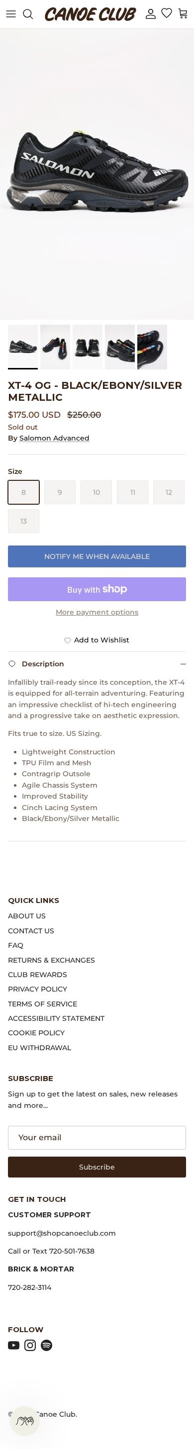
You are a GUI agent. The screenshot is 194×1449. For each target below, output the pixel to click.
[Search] (33, 14)
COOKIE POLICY (36, 1032)
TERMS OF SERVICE (42, 1003)
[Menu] (11, 14)
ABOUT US (27, 915)
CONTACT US (31, 930)
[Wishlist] (166, 13)
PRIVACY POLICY (37, 989)
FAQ (15, 945)
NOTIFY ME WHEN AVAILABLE (97, 556)
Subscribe (97, 1167)
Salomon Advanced (54, 438)
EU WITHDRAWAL (39, 1047)
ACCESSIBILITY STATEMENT (56, 1018)
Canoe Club (55, 1414)
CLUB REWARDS (37, 974)
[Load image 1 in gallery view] (97, 174)
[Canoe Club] (90, 14)
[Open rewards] (25, 1421)
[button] (151, 14)
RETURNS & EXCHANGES (51, 960)
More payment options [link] (97, 612)
